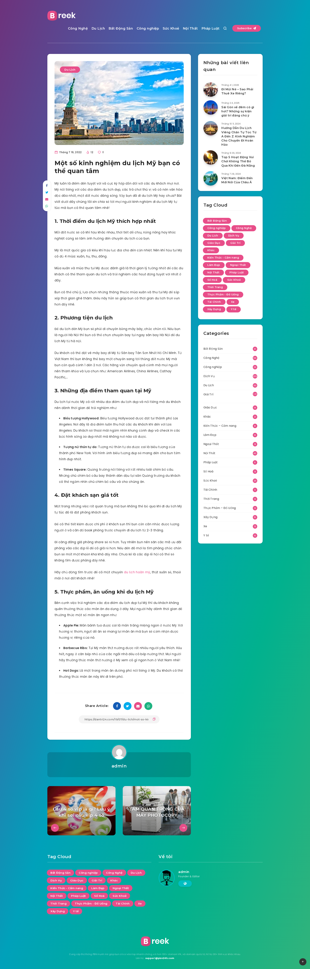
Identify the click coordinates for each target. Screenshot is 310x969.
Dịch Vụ (233, 235)
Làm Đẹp (213, 265)
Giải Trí (235, 243)
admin (119, 766)
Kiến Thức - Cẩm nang (223, 257)
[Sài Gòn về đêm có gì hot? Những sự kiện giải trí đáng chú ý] (210, 107)
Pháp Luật (210, 28)
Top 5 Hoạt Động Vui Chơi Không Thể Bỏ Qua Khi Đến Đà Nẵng (238, 161)
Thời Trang (215, 287)
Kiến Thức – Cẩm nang (219, 426)
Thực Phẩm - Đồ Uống (223, 294)
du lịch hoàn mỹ (137, 572)
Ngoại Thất (238, 265)
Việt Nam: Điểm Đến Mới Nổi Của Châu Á (237, 180)
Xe (232, 301)
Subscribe (245, 28)
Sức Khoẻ (171, 28)
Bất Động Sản (121, 28)
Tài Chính (214, 301)
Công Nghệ (78, 28)
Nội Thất (190, 28)
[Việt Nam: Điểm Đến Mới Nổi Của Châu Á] (210, 178)
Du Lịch (98, 28)
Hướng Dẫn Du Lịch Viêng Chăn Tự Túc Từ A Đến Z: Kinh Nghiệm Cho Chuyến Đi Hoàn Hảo (239, 136)
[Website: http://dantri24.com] (185, 883)
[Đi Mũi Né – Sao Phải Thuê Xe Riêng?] (210, 89)
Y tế (233, 309)
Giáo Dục (213, 243)
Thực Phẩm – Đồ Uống (219, 508)
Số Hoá (212, 279)
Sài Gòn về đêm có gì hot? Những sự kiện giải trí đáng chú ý (237, 111)
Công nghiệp (148, 28)
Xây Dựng (214, 309)
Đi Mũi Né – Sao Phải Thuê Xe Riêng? (237, 91)
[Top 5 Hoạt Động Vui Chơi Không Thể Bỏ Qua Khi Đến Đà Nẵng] (210, 157)
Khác (211, 250)
